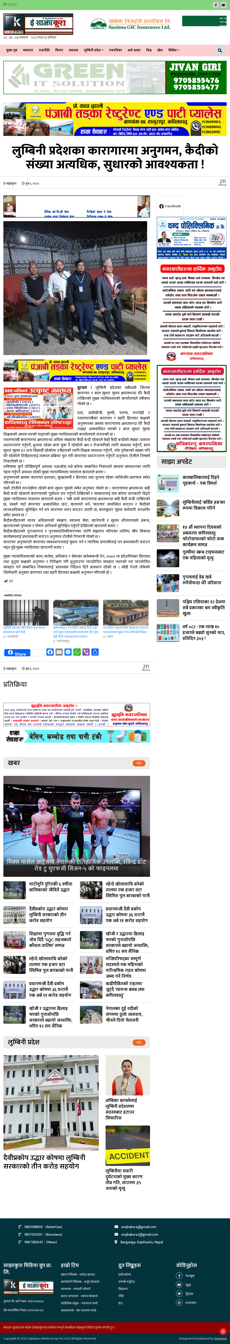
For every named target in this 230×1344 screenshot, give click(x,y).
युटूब (188, 1284)
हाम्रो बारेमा (124, 1274)
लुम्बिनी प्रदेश (92, 50)
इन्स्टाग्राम (190, 1302)
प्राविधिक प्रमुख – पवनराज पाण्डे (79, 1303)
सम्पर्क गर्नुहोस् (126, 1281)
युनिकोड (12, 4)
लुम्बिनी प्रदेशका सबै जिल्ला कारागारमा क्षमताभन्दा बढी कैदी (24, 630)
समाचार (28, 50)
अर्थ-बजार (134, 50)
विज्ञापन (123, 1289)
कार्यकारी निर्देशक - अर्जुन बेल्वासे (80, 1281)
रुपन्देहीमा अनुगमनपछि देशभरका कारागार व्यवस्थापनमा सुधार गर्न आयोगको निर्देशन (125, 630)
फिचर (59, 50)
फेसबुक (190, 1276)
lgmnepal (221, 1338)
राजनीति (44, 50)
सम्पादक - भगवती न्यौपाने (76, 1289)
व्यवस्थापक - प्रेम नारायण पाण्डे (78, 1310)
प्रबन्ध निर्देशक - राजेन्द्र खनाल (78, 1274)
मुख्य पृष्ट (11, 50)
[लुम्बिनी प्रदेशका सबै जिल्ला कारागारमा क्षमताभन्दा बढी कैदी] (26, 613)
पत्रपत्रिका (115, 50)
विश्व (149, 50)
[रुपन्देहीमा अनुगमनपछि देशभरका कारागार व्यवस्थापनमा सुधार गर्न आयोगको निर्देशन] (125, 613)
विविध (172, 50)
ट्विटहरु (189, 1293)
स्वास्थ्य (73, 50)
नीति (121, 1296)
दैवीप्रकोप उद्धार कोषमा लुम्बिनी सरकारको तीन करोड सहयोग (44, 1162)
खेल (160, 50)
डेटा (120, 1303)
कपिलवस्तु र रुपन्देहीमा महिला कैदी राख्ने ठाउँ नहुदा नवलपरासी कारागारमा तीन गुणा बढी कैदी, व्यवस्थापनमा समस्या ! (75, 632)
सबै (138, 763)
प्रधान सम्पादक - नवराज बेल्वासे (79, 1296)
